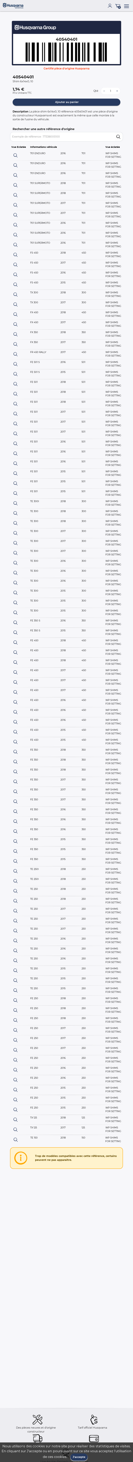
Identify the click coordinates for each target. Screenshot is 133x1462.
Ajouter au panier (66, 102)
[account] (110, 5)
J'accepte (79, 1457)
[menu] (126, 5)
